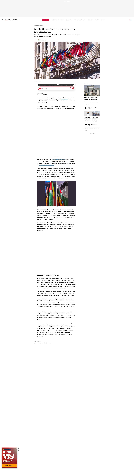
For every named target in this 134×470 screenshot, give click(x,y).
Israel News (41, 25)
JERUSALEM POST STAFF (42, 92)
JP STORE (103, 19)
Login (130, 19)
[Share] (35, 40)
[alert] (9, 458)
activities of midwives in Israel (46, 165)
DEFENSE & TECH (89, 19)
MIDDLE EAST (69, 19)
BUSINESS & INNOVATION (79, 19)
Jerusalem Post (36, 25)
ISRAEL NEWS (53, 19)
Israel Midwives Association (58, 159)
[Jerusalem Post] (11, 20)
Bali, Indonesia (64, 99)
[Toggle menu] (2, 20)
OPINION (97, 19)
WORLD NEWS (61, 19)
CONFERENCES (45, 19)
